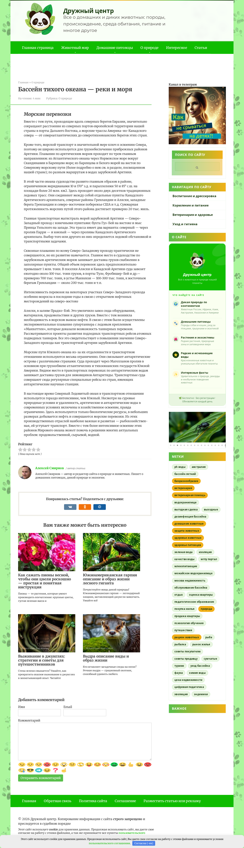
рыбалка (180, 644)
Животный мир (75, 47)
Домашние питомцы (114, 47)
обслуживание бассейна (190, 587)
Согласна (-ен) (143, 843)
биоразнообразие (186, 481)
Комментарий (29, 720)
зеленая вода (183, 552)
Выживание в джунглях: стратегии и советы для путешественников (41, 660)
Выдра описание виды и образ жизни (106, 658)
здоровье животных (187, 537)
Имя (21, 707)
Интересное (176, 47)
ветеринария (183, 488)
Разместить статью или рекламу (172, 801)
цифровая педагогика (189, 687)
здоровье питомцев (187, 545)
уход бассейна (200, 665)
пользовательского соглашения (109, 843)
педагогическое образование (194, 601)
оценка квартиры (201, 594)
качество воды (184, 559)
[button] (222, 415)
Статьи (201, 47)
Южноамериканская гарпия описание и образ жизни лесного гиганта (110, 579)
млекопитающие (185, 566)
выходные (211, 509)
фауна (178, 673)
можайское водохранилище (193, 573)
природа (206, 609)
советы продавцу (185, 658)
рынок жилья (201, 644)
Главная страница (38, 47)
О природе (149, 47)
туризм (179, 665)
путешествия (183, 630)
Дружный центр (88, 10)
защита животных (186, 530)
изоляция (205, 552)
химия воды (197, 673)
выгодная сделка (186, 509)
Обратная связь (57, 801)
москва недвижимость (189, 580)
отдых (178, 594)
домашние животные (189, 523)
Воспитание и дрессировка (194, 196)
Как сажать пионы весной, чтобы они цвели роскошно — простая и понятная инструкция (44, 581)
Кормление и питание (191, 205)
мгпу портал (209, 559)
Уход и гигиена (185, 224)
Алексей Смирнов (49, 468)
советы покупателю (187, 651)
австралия (199, 467)
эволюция (181, 694)
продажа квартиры (187, 616)
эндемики (201, 694)
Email (67, 707)
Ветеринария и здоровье (193, 215)
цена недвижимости (188, 680)
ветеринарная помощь (189, 495)
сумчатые (210, 658)
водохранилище (185, 502)
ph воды (179, 467)
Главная (29, 801)
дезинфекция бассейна (190, 516)
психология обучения (189, 623)
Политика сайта (93, 801)
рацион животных (186, 637)
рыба (208, 637)
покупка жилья (184, 609)
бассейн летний (185, 474)
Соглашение (125, 801)
